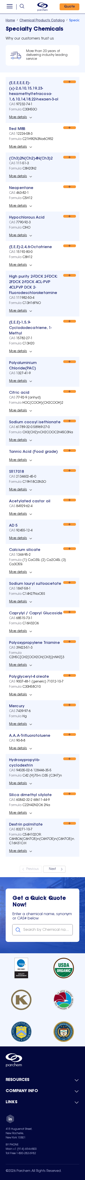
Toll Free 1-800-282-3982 (21, 1153)
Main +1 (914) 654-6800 (21, 1149)
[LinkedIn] (10, 1119)
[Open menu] (10, 6)
